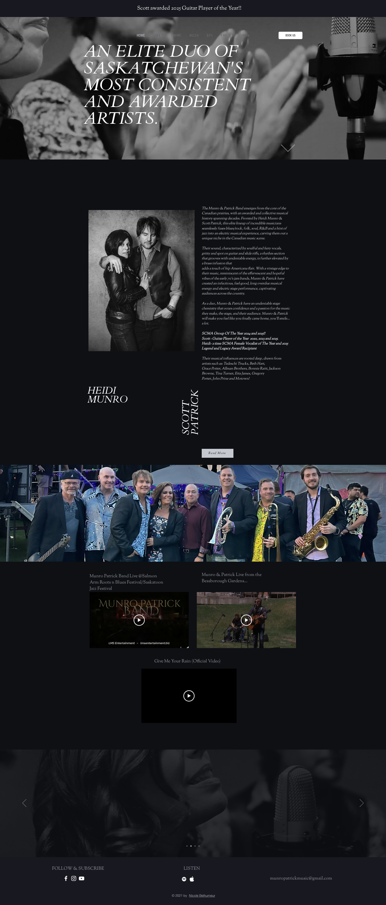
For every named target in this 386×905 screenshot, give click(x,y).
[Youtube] (81, 878)
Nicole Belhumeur (202, 895)
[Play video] (139, 620)
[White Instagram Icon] (73, 878)
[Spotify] (184, 879)
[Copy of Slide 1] (187, 846)
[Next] (362, 803)
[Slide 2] (195, 846)
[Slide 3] (199, 846)
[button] (227, 35)
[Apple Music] (192, 879)
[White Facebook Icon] (66, 878)
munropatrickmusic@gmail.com (301, 878)
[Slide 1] (191, 846)
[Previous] (24, 803)
